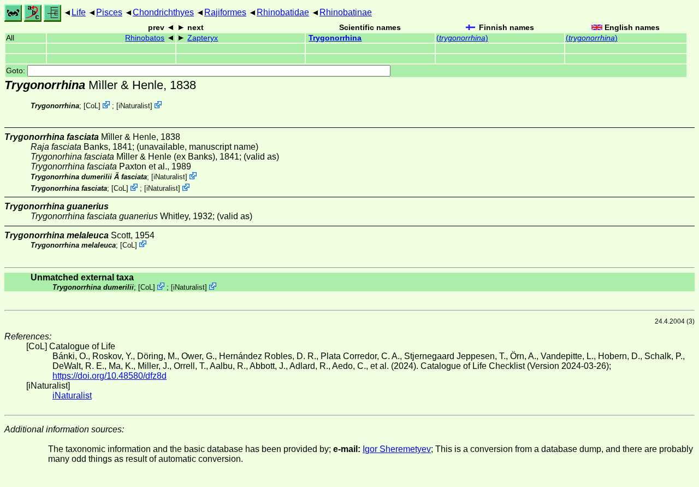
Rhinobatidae (283, 12)
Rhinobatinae (345, 12)
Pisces (109, 12)
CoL (92, 106)
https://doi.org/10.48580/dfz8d (109, 375)
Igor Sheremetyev (397, 449)
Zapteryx (202, 38)
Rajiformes (225, 12)
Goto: (16, 71)
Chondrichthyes (163, 12)
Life (79, 12)
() (462, 38)
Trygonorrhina (335, 38)
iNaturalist (134, 106)
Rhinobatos (144, 38)
